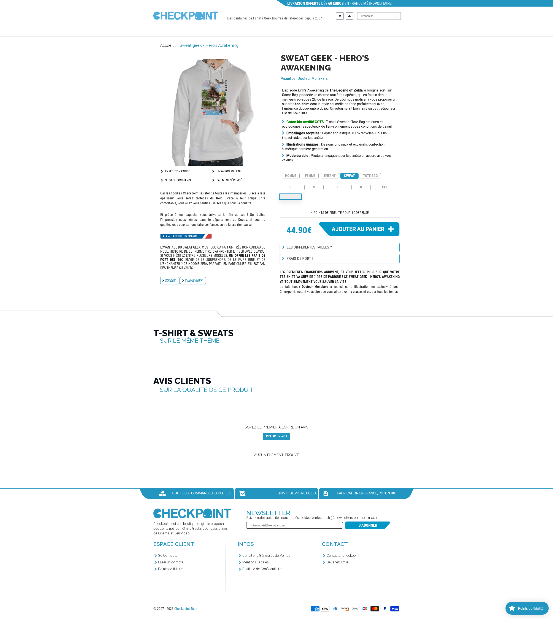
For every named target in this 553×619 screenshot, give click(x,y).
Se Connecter (168, 555)
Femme (265, 31)
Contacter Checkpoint (343, 555)
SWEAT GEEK (193, 281)
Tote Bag (361, 31)
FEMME (310, 176)
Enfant (297, 31)
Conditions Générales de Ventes (266, 555)
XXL (385, 187)
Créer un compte (170, 562)
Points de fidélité (170, 569)
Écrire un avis (276, 436)
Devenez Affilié (338, 562)
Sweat (328, 31)
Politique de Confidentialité (262, 569)
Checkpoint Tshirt (186, 609)
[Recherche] (395, 16)
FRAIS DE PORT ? (300, 259)
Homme (233, 31)
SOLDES (170, 281)
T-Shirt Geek (194, 31)
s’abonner (368, 525)
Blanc (290, 196)
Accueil (166, 45)
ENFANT (330, 176)
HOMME (290, 176)
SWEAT (349, 175)
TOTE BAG (370, 176)
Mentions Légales (255, 562)
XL (361, 187)
